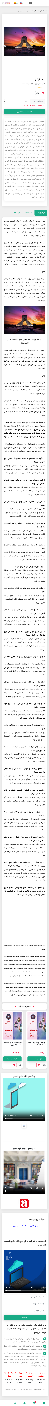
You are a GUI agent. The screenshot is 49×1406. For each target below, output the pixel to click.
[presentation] (44, 46)
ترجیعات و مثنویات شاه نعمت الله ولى (37, 1043)
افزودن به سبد (37, 1058)
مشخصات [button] (28, 212)
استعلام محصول (23, 111)
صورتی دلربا (17, 1042)
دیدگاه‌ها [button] (16, 212)
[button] (24, 1403)
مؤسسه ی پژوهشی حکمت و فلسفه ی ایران (28, 1225)
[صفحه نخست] (44, 1403)
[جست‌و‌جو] (15, 1403)
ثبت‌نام (24, 1317)
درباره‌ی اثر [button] (41, 212)
